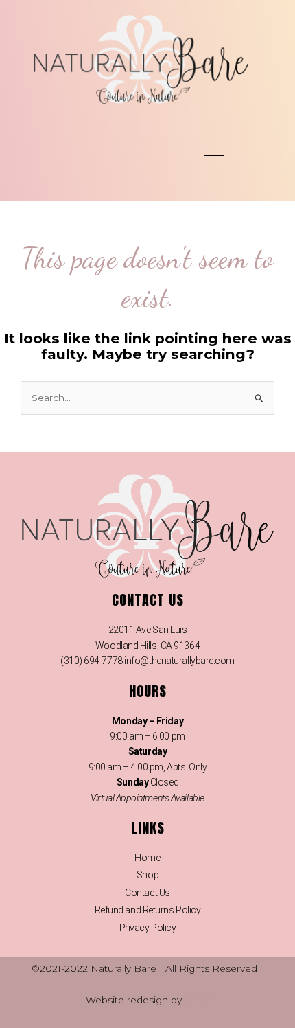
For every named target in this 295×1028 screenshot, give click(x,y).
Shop (147, 874)
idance (200, 999)
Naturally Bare (123, 968)
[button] (214, 167)
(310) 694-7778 (91, 660)
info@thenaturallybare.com (179, 660)
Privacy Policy (147, 927)
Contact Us (147, 892)
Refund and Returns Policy (148, 909)
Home (147, 857)
